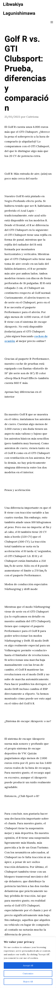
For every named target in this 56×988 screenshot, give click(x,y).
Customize (28, 973)
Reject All (28, 981)
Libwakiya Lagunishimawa (19, 9)
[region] (28, 962)
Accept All (28, 965)
